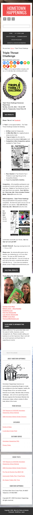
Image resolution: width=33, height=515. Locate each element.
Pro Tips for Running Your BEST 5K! (13, 472)
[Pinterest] (18, 62)
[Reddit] (11, 62)
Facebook (17, 120)
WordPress (18, 512)
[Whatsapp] (28, 62)
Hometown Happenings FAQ (11, 441)
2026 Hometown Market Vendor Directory (14, 416)
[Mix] (24, 62)
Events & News (7, 427)
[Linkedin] (14, 62)
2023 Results (9, 115)
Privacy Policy (7, 445)
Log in (22, 512)
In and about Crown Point (10, 431)
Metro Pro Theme (18, 510)
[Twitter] (7, 62)
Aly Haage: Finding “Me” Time (11, 480)
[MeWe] (21, 62)
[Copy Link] (11, 66)
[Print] (4, 66)
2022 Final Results (11, 270)
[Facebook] (4, 62)
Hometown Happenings (16, 10)
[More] (14, 66)
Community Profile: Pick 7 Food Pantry (14, 476)
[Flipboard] (7, 66)
